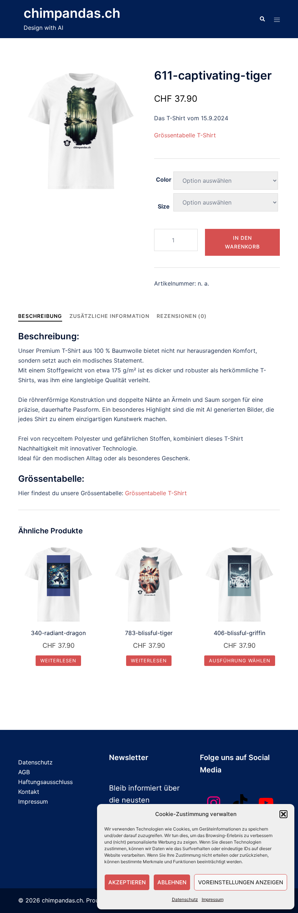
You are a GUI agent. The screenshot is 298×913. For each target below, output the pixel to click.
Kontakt (28, 791)
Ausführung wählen (239, 660)
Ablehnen (171, 882)
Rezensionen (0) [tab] (182, 316)
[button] (283, 814)
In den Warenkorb (242, 242)
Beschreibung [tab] (40, 316)
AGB (24, 772)
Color (164, 179)
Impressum (213, 899)
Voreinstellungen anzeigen (240, 882)
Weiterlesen (58, 660)
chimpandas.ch (72, 13)
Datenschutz (185, 899)
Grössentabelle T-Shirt (185, 135)
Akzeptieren (127, 882)
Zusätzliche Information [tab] (109, 316)
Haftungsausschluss (45, 781)
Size (164, 206)
